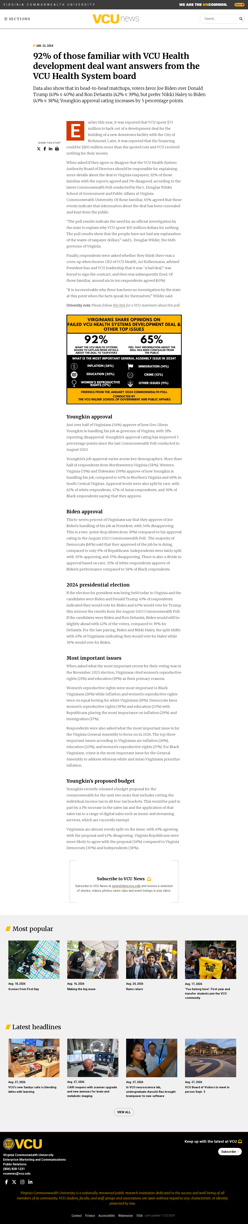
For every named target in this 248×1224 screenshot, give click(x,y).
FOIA (140, 1215)
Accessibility (106, 1215)
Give (238, 4)
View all (124, 1112)
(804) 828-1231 (14, 1169)
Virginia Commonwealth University (49, 4)
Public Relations (15, 1164)
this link (119, 305)
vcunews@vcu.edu (16, 1173)
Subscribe (229, 1152)
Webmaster (125, 1215)
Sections (19, 19)
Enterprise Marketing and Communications (34, 1159)
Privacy (90, 1215)
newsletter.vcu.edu (126, 886)
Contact (76, 1215)
